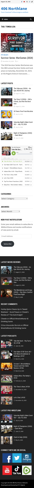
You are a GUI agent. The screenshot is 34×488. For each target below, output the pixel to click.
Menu (6, 19)
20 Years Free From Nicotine (23, 111)
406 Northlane (14, 8)
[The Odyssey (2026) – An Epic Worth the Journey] (6, 89)
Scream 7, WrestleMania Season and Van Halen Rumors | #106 (22, 366)
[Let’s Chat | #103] (6, 398)
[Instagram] (30, 1)
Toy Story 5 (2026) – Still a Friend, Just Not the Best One (23, 101)
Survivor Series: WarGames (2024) (17, 58)
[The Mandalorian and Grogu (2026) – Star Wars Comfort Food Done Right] (6, 290)
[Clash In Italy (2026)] (6, 437)
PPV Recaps (4, 55)
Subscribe (7, 244)
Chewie (4, 318)
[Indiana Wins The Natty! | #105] (6, 376)
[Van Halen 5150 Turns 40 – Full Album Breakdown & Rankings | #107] (6, 352)
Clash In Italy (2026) (20, 437)
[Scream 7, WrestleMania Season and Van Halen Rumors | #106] (6, 364)
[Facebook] (22, 1)
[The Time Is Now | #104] (6, 387)
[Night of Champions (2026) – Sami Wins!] (6, 133)
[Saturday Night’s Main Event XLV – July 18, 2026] (6, 122)
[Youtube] (24, 1)
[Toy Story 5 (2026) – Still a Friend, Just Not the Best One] (6, 99)
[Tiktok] (32, 1)
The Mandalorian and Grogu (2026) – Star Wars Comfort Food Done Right (23, 292)
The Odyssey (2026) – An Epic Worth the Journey (22, 89)
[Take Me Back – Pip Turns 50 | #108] (6, 341)
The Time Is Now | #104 (22, 387)
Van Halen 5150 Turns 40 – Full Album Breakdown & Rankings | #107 (23, 354)
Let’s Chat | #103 (19, 397)
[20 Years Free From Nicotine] (6, 111)
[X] (27, 1)
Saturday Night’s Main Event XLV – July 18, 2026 (23, 123)
